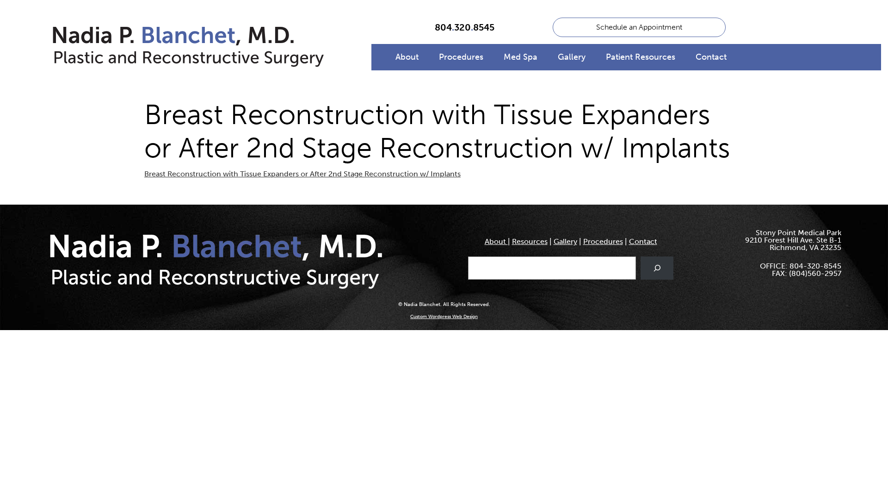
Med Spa (520, 57)
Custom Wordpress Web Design (444, 316)
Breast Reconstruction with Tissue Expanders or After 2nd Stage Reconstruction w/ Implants (302, 173)
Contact (711, 57)
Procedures (461, 57)
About (407, 57)
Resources (530, 241)
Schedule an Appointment (639, 27)
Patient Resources (640, 57)
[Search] (657, 267)
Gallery (572, 57)
